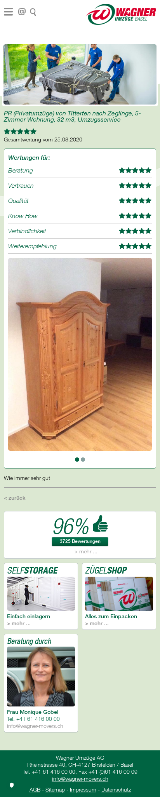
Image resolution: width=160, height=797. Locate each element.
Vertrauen (21, 185)
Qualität (18, 200)
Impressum (83, 789)
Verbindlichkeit (27, 230)
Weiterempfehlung (32, 245)
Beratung (20, 170)
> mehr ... (86, 551)
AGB (35, 789)
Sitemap (55, 789)
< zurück (15, 497)
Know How (23, 215)
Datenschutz (116, 789)
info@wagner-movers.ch (35, 725)
